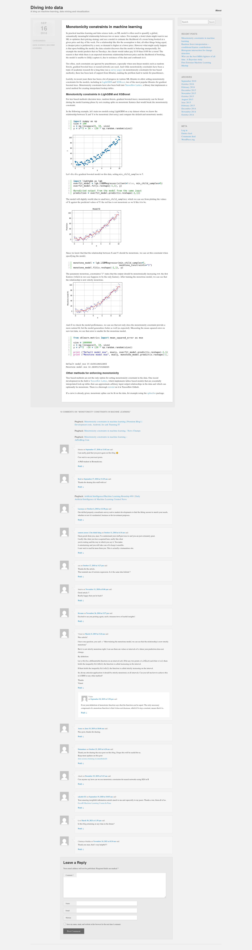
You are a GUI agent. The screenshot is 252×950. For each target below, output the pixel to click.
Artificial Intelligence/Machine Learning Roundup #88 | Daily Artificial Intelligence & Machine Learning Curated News (107, 498)
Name (68, 903)
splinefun (151, 393)
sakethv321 (82, 796)
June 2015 (186, 102)
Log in (184, 130)
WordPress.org (188, 139)
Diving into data (46, 7)
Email (68, 910)
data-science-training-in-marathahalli (92, 758)
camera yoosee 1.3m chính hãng (89, 532)
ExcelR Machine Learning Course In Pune (94, 803)
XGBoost (120, 81)
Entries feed (186, 133)
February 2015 (188, 105)
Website (68, 917)
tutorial (111, 386)
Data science (39, 45)
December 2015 (188, 90)
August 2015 (187, 99)
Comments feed (188, 136)
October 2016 (187, 84)
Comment (70, 875)
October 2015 (187, 96)
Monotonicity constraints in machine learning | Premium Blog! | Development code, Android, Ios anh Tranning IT (108, 423)
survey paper (116, 69)
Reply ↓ (81, 466)
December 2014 (188, 108)
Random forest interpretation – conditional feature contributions (196, 46)
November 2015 (188, 93)
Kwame (81, 613)
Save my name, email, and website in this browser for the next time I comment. (94, 924)
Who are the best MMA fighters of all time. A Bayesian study (198, 58)
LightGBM (107, 81)
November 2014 (188, 111)
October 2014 (187, 114)
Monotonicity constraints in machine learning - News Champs (112, 430)
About (218, 10)
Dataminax (82, 749)
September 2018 (188, 80)
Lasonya (81, 509)
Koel (79, 479)
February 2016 (188, 87)
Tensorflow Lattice (133, 85)
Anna (80, 728)
